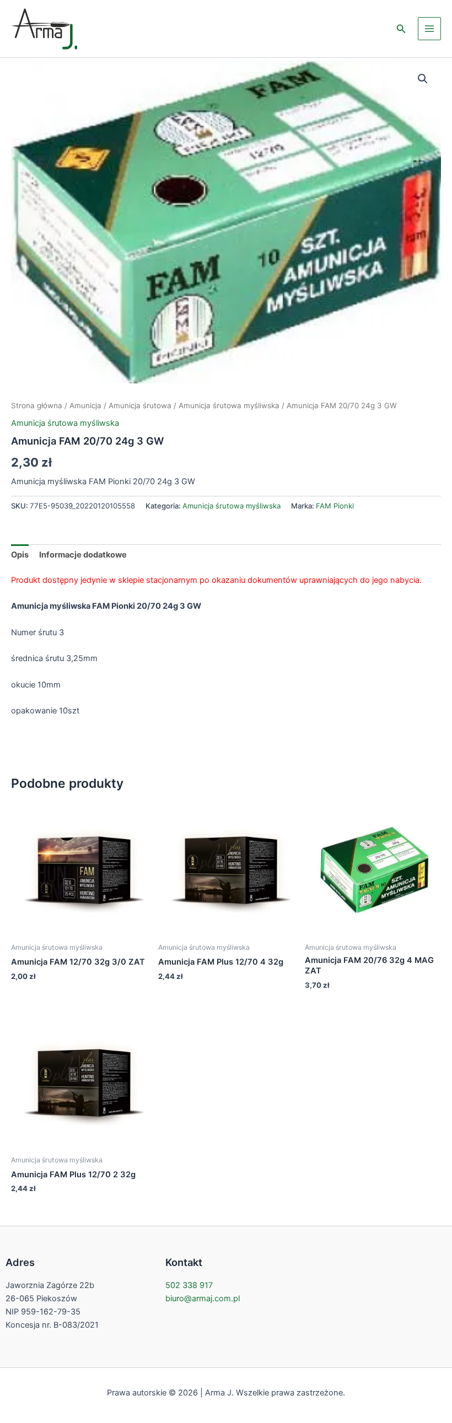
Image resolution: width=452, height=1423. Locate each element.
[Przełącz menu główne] (429, 28)
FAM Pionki (335, 505)
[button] (401, 29)
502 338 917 (189, 1285)
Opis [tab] (20, 555)
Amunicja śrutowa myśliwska (229, 405)
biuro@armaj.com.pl (202, 1298)
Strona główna (36, 405)
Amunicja (85, 405)
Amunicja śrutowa (140, 405)
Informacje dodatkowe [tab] (83, 555)
